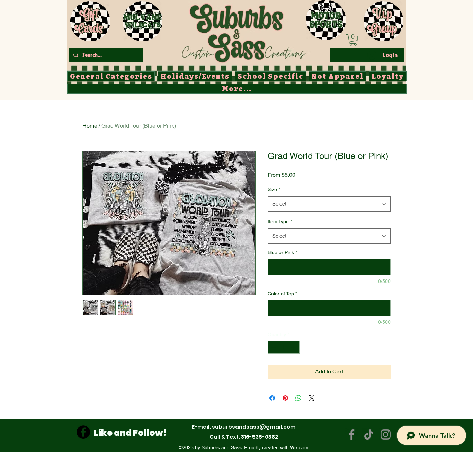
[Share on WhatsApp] (298, 398)
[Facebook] (83, 432)
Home (89, 125)
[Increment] (294, 347)
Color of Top (282, 293)
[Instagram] (385, 434)
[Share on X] (311, 398)
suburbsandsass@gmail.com (254, 427)
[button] (353, 40)
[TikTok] (368, 434)
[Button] (243, 31)
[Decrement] (273, 347)
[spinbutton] (283, 347)
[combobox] (329, 203)
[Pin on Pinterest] (285, 398)
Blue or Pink (282, 252)
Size (274, 189)
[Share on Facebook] (272, 398)
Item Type (280, 221)
